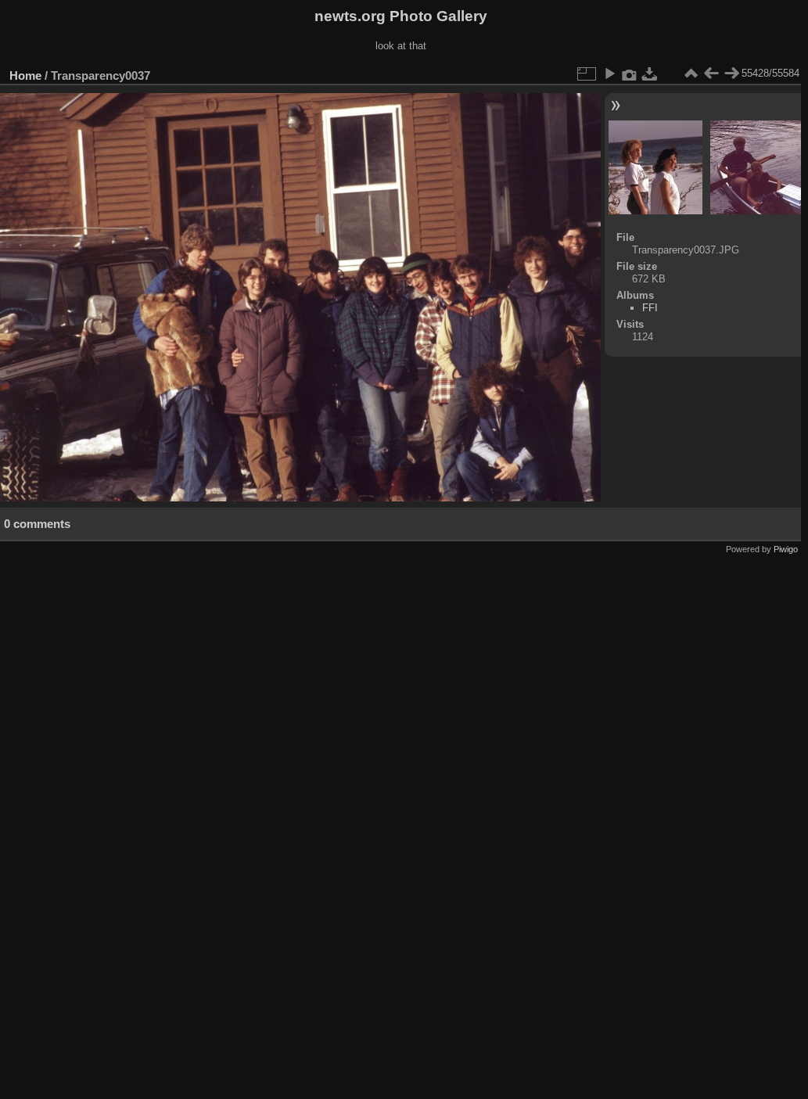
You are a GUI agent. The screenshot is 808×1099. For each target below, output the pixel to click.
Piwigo (786, 549)
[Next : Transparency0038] (731, 73)
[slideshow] (609, 73)
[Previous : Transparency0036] (711, 73)
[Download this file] (650, 73)
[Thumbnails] (691, 73)
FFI (650, 308)
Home (25, 75)
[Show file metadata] (629, 73)
